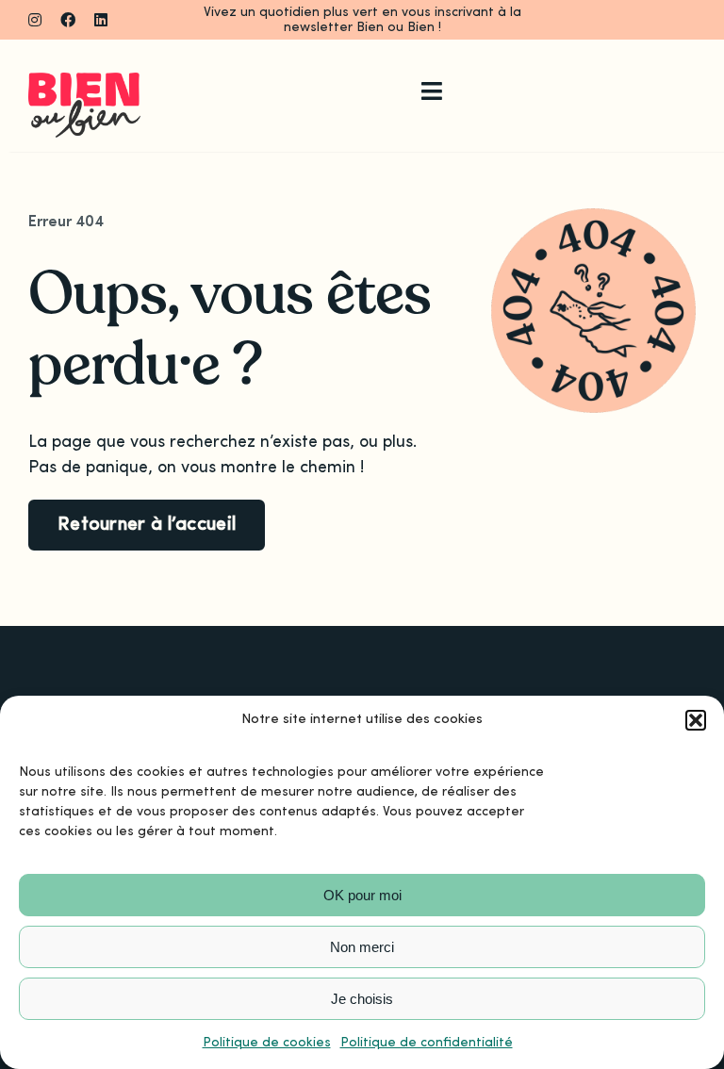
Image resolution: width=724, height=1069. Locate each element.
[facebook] (67, 19)
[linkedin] (100, 19)
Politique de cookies (267, 1042)
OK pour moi (362, 895)
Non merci (362, 947)
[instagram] (34, 19)
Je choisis (362, 999)
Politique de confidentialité (426, 1042)
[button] (695, 720)
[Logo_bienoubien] (84, 81)
